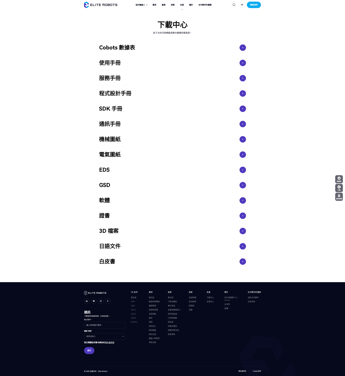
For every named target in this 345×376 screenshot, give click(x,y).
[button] (242, 5)
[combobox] (104, 336)
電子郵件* (87, 320)
